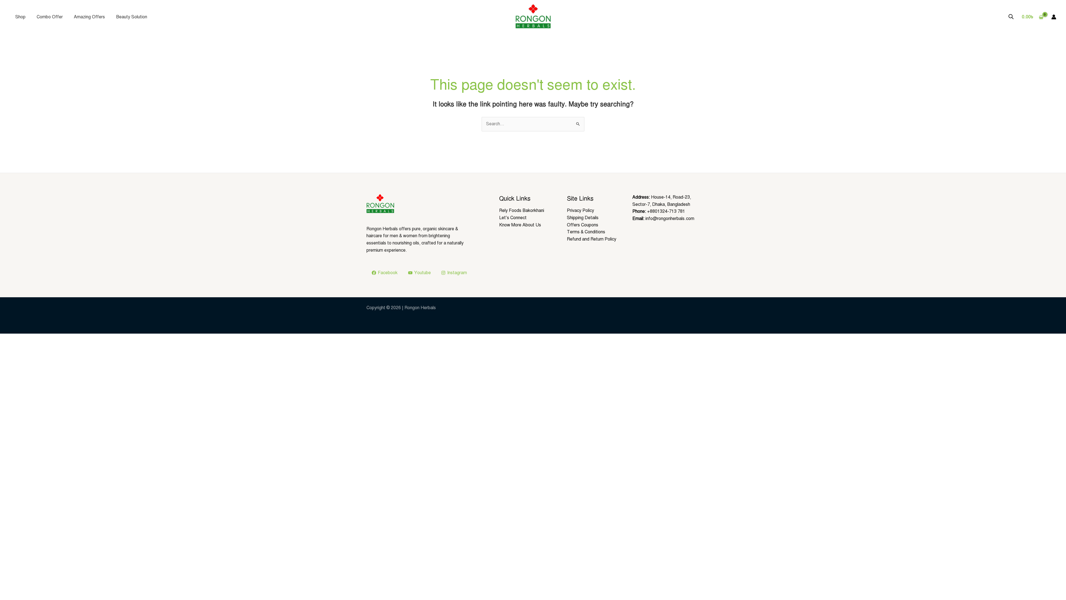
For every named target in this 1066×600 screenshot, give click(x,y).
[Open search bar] (1011, 16)
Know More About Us (520, 225)
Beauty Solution (131, 17)
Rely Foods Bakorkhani (521, 210)
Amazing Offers (89, 17)
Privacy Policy (580, 210)
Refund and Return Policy (591, 239)
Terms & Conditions (586, 232)
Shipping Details (583, 218)
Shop (20, 17)
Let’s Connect (513, 218)
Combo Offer (50, 17)
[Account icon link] (1053, 16)
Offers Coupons (582, 225)
